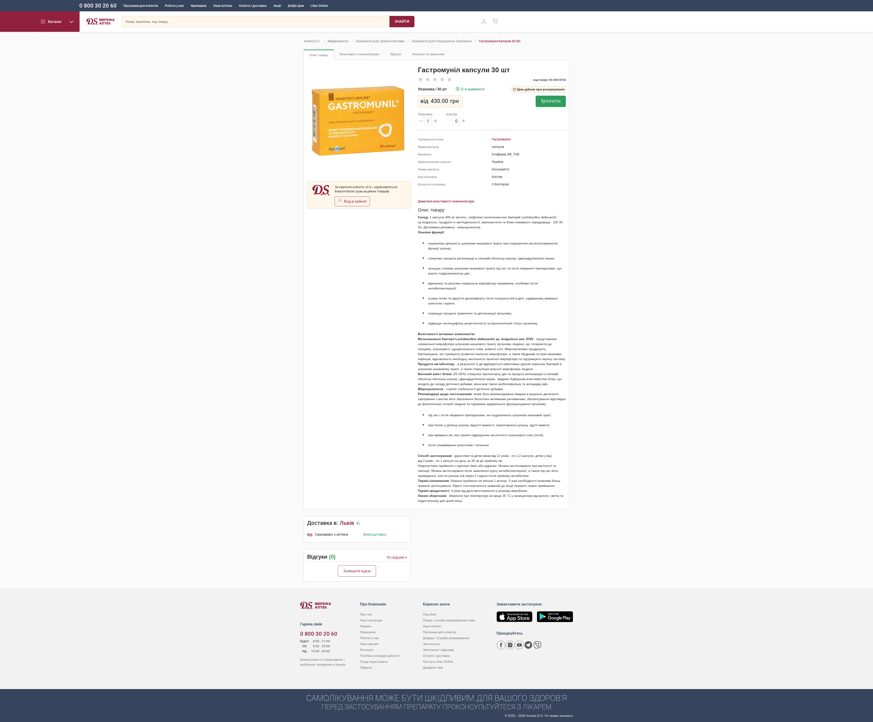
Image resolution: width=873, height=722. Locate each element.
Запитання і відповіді (438, 650)
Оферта (366, 667)
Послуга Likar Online (438, 661)
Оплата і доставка (253, 5)
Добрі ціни (296, 5)
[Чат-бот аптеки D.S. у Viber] (537, 645)
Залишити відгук (357, 571)
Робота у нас (174, 5)
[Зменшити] (421, 121)
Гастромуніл (501, 139)
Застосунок (431, 644)
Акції (277, 5)
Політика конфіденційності (379, 655)
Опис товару (318, 55)
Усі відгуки (395, 557)
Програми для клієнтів (140, 5)
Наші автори (369, 644)
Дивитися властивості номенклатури (446, 201)
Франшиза (198, 5)
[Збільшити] (435, 121)
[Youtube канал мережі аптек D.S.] (519, 645)
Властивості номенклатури (359, 54)
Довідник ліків (433, 667)
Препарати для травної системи (380, 41)
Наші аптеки (222, 5)
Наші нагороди (371, 620)
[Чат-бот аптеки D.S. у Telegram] (528, 645)
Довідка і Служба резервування (446, 638)
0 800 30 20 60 (98, 5)
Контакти (366, 650)
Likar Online (319, 5)
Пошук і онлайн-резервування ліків (449, 620)
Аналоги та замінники (428, 54)
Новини (365, 626)
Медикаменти (338, 41)
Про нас (366, 614)
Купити (553, 101)
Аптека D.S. (312, 41)
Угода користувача (374, 661)
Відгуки (396, 54)
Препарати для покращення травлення (442, 41)
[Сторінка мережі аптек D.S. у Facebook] (501, 645)
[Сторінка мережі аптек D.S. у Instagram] (510, 645)
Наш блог (430, 614)
